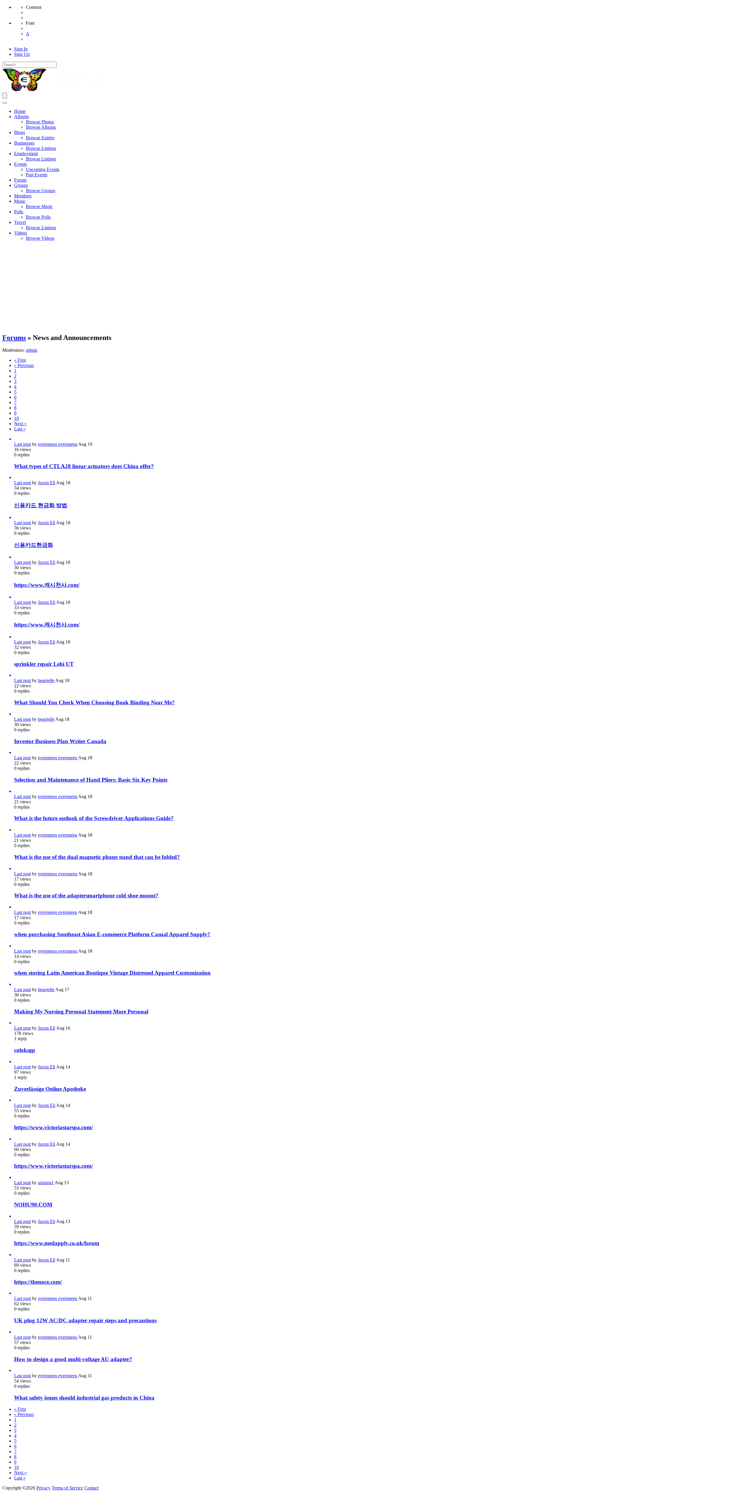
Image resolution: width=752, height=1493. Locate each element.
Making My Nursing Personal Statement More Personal (81, 1011)
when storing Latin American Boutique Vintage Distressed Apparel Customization (112, 973)
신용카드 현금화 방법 (40, 505)
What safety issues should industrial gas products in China (84, 1398)
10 (16, 418)
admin (31, 350)
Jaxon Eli (46, 482)
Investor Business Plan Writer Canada (60, 741)
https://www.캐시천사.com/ (47, 585)
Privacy (43, 1487)
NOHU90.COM (33, 1205)
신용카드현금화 (33, 545)
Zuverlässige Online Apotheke (50, 1089)
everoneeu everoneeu (57, 444)
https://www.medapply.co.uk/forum (56, 1243)
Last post (22, 444)
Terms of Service (67, 1487)
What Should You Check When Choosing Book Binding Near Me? (94, 702)
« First (20, 360)
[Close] (4, 103)
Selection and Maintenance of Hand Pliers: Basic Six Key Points (90, 780)
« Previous (24, 365)
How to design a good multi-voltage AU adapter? (73, 1359)
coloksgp (24, 1050)
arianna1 (46, 1182)
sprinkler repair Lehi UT (44, 664)
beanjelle (46, 680)
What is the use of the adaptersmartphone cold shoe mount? (86, 895)
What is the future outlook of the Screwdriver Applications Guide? (94, 818)
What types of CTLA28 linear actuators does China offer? (84, 466)
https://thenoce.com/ (38, 1282)
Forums (14, 337)
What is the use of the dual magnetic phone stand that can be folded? (97, 857)
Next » (20, 423)
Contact (91, 1487)
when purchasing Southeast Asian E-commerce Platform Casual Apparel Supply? (112, 934)
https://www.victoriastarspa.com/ (53, 1127)
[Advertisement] (376, 287)
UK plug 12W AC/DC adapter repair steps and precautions (85, 1320)
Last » (20, 428)
